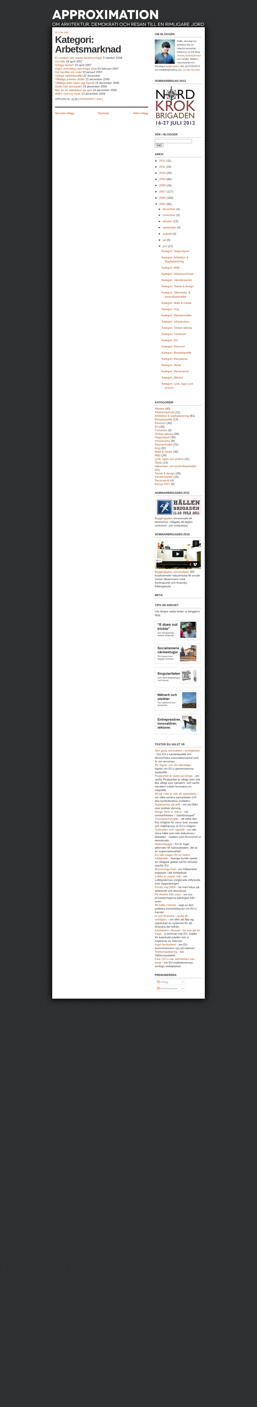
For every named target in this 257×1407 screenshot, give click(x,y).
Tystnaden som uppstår (170, 829)
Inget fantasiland (165, 944)
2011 (162, 166)
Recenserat (162, 480)
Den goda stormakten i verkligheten (177, 750)
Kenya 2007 (162, 484)
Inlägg (164, 981)
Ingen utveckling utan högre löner (76, 68)
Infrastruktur (162, 440)
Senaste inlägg (64, 113)
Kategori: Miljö (171, 267)
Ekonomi (160, 423)
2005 (162, 204)
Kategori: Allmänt (172, 377)
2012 (162, 160)
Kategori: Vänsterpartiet (177, 280)
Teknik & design (165, 473)
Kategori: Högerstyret (175, 251)
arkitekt (180, 55)
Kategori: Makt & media (176, 302)
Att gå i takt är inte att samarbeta (175, 793)
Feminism (161, 430)
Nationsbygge (163, 844)
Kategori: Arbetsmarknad (88, 44)
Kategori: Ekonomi (173, 346)
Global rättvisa (164, 433)
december (169, 209)
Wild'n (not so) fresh (68, 93)
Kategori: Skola (171, 365)
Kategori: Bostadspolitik (176, 352)
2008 (162, 185)
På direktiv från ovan (168, 894)
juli (165, 239)
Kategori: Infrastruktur (175, 321)
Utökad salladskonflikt (69, 75)
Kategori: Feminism (174, 334)
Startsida (103, 113)
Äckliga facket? (64, 65)
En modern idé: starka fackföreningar (78, 57)
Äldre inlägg (140, 113)
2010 (162, 172)
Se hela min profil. (191, 70)
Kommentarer (169, 988)
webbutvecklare (193, 55)
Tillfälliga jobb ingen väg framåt (74, 82)
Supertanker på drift (167, 804)
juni (165, 246)
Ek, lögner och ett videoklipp (173, 765)
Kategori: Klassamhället (177, 315)
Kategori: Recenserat (175, 371)
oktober (168, 221)
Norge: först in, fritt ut (168, 811)
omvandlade (181, 571)
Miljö (158, 455)
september (170, 227)
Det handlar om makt (68, 72)
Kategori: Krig (170, 309)
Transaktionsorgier (166, 818)
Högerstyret (162, 437)
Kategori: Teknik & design (178, 286)
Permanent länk (91, 99)
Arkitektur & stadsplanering (172, 415)
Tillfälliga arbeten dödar (70, 79)
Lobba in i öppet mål (168, 876)
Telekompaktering (166, 951)
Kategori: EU (170, 340)
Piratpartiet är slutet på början (174, 775)
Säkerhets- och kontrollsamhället (175, 466)
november (169, 215)
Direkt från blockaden (68, 86)
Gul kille (60, 61)
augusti (168, 233)
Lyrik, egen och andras (169, 459)
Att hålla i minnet (165, 905)
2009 (162, 179)
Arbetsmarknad (164, 412)
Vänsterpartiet (164, 476)
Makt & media (163, 451)
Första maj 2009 (165, 887)
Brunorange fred (165, 869)
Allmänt (159, 408)
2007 (162, 191)
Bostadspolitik (163, 419)
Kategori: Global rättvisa (177, 327)
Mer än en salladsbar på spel (73, 90)
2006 (162, 197)
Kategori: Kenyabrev (175, 358)
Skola (158, 462)
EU (157, 426)
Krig (157, 448)
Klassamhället (163, 444)
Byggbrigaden (172, 66)
